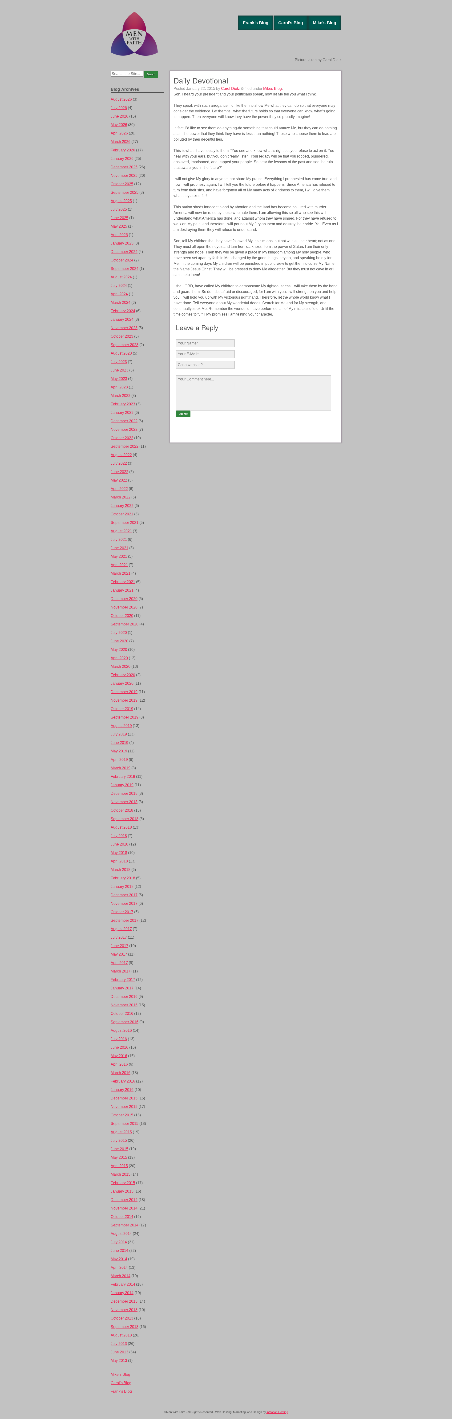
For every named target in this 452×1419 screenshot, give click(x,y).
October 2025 (122, 184)
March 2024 (120, 302)
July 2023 (119, 362)
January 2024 (122, 319)
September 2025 (124, 192)
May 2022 (119, 480)
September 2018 (124, 819)
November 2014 (124, 1208)
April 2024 (119, 294)
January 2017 (122, 988)
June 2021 (119, 548)
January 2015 (122, 1191)
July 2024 (119, 286)
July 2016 (119, 1039)
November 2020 (124, 607)
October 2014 (122, 1217)
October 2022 (122, 438)
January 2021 (122, 590)
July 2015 (119, 1140)
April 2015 (119, 1166)
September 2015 (124, 1124)
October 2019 (122, 709)
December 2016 (124, 997)
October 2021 (122, 514)
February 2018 (123, 878)
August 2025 (121, 201)
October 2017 (122, 912)
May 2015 (119, 1157)
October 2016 (122, 1014)
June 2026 (119, 116)
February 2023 (123, 404)
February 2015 (123, 1183)
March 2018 (120, 870)
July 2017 (119, 937)
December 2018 (124, 793)
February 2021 (123, 582)
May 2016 (119, 1056)
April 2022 (119, 489)
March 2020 (120, 666)
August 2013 (121, 1335)
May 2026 (119, 125)
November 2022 (124, 429)
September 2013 (124, 1327)
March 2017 (120, 971)
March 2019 (120, 768)
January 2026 (122, 159)
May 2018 (119, 853)
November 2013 (124, 1310)
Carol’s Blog (290, 22)
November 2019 (124, 700)
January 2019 (122, 785)
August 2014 (121, 1234)
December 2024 (124, 252)
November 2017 (124, 903)
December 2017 (124, 895)
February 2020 (123, 675)
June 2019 (119, 743)
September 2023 (124, 345)
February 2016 (123, 1081)
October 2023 (122, 336)
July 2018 (119, 836)
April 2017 (119, 963)
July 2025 (119, 209)
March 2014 (120, 1276)
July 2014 (119, 1242)
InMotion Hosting (277, 1412)
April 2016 (119, 1064)
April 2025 (119, 235)
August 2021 (121, 531)
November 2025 (124, 176)
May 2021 (119, 556)
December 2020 (124, 599)
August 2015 (121, 1132)
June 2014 (119, 1251)
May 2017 (119, 954)
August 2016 (121, 1030)
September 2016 (124, 1022)
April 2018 (119, 861)
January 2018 (122, 887)
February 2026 (123, 150)
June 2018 (119, 844)
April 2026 (119, 133)
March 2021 (120, 573)
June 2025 (119, 218)
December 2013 (124, 1301)
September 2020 (124, 624)
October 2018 (122, 810)
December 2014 (124, 1200)
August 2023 (121, 353)
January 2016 (122, 1090)
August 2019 (121, 726)
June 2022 (119, 472)
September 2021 (124, 523)
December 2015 (124, 1098)
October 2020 (122, 616)
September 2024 (124, 269)
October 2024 (122, 260)
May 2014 (119, 1259)
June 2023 (119, 370)
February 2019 (123, 777)
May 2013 (119, 1361)
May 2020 (119, 650)
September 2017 (124, 920)
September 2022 (124, 446)
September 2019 (124, 717)
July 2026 (119, 108)
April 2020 (119, 658)
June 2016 (119, 1047)
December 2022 (124, 421)
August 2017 (121, 929)
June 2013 (119, 1352)
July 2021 (119, 540)
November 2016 (124, 1005)
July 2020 (119, 633)
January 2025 (122, 243)
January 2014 (122, 1293)
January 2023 (122, 413)
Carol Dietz (230, 89)
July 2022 (119, 463)
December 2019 (124, 692)
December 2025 (124, 167)
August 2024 (121, 277)
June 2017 (119, 946)
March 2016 (120, 1073)
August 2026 (121, 99)
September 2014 (124, 1225)
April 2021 (119, 565)
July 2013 (119, 1344)
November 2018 (124, 802)
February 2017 (123, 980)
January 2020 (122, 683)
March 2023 (120, 396)
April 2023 (119, 387)
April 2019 (119, 760)
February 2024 (123, 311)
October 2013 (122, 1318)
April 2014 (119, 1267)
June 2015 (119, 1149)
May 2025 (119, 226)
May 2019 (119, 751)
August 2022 (121, 455)
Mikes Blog (272, 89)
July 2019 (119, 734)
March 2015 (120, 1174)
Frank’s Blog (255, 22)
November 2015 (124, 1107)
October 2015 (122, 1115)
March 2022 (120, 497)
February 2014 (123, 1284)
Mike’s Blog (324, 22)
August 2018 (121, 827)
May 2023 (119, 379)
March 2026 (120, 142)
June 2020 (119, 641)
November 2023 (124, 328)
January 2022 (122, 506)
